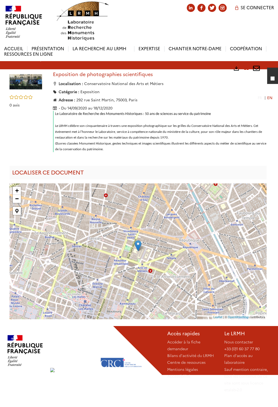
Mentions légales (182, 369)
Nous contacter (238, 342)
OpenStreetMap (238, 317)
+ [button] (17, 190)
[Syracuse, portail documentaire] (82, 21)
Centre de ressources (186, 362)
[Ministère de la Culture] (25, 350)
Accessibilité (178, 376)
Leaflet (217, 317)
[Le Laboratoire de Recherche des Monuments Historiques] (73, 350)
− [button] (17, 198)
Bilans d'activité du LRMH (190, 355)
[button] (26, 81)
